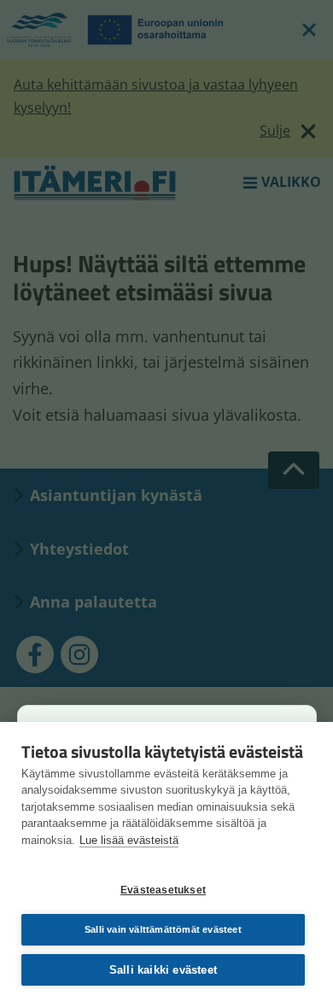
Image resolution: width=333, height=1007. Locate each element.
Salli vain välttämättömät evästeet (163, 929)
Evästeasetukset (163, 890)
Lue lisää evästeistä (128, 840)
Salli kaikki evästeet (163, 969)
